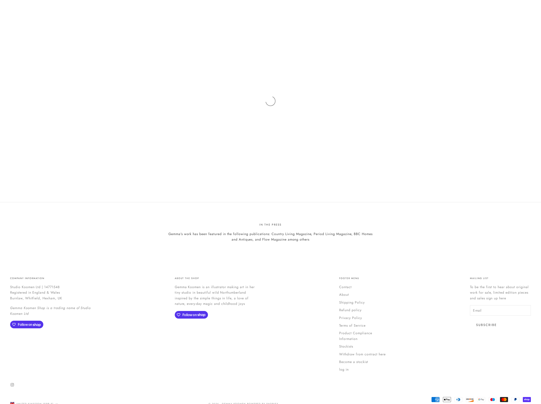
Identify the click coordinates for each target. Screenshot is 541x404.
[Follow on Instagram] (12, 385)
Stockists (346, 346)
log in (344, 369)
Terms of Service (352, 325)
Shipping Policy (352, 302)
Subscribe (486, 325)
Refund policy (350, 310)
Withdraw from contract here (362, 354)
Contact (345, 287)
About (344, 294)
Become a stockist (353, 361)
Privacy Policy (350, 317)
